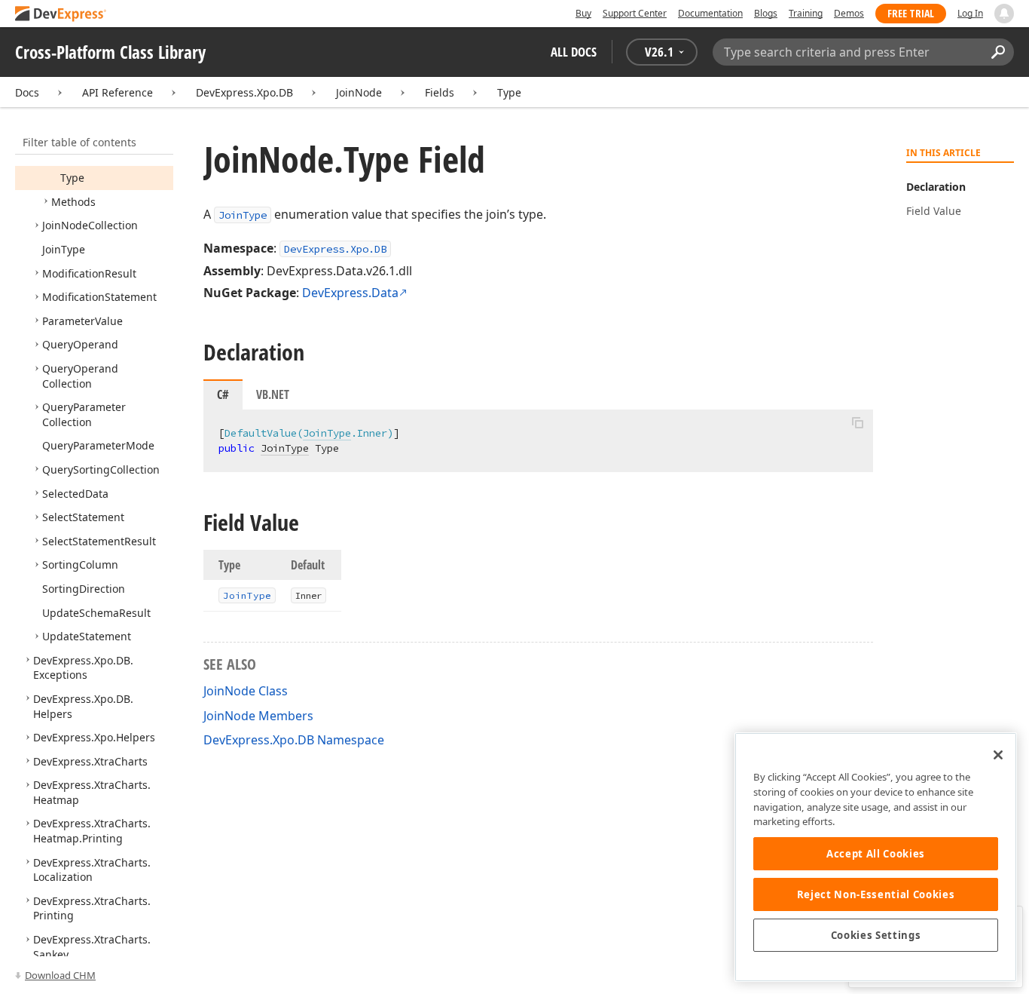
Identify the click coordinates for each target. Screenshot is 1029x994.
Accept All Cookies (875, 854)
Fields (439, 92)
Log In (970, 13)
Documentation (710, 13)
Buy (583, 13)
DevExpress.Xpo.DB (244, 92)
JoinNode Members (258, 715)
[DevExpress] (61, 15)
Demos (849, 13)
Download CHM (60, 975)
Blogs (765, 13)
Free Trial (910, 13)
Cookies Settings (876, 935)
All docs (574, 51)
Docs (27, 92)
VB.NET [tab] (272, 394)
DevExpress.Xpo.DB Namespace (293, 740)
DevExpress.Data (350, 292)
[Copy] (857, 422)
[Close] (998, 755)
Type (509, 92)
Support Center (635, 13)
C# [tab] (223, 394)
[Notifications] (1004, 13)
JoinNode (359, 92)
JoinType (242, 215)
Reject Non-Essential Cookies (875, 894)
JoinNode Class (245, 691)
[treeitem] (72, 177)
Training (806, 13)
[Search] (998, 52)
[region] (875, 857)
